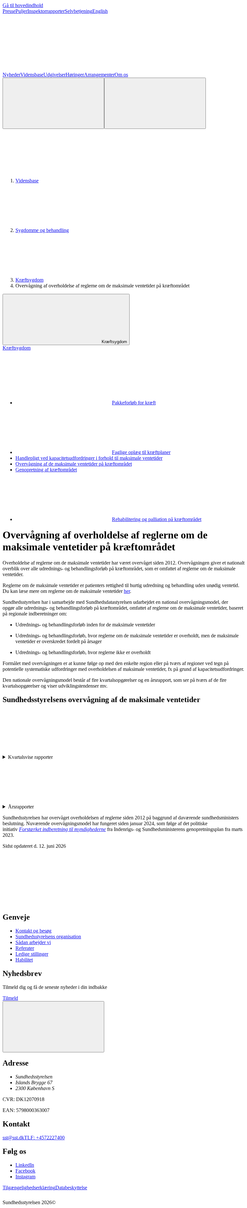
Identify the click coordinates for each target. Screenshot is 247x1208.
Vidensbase (31, 74)
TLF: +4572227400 (44, 1137)
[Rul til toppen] (53, 1026)
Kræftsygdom (29, 280)
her (127, 591)
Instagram (25, 1176)
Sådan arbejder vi (33, 942)
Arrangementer (99, 74)
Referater (24, 948)
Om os (121, 74)
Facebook (25, 1171)
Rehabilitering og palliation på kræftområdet (156, 519)
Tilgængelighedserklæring (29, 1187)
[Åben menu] (155, 103)
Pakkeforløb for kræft (134, 402)
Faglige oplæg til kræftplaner (141, 452)
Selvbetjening (78, 11)
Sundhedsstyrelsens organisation (48, 936)
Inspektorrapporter (46, 11)
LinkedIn (24, 1165)
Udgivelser (54, 74)
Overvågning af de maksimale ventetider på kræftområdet (73, 464)
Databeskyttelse (71, 1187)
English (100, 11)
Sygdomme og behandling (42, 230)
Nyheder (11, 74)
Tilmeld (10, 998)
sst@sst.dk (13, 1137)
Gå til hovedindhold (23, 5)
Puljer (21, 11)
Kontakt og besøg (33, 930)
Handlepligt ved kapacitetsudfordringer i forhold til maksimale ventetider (88, 458)
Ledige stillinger (31, 954)
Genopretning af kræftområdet (46, 469)
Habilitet (24, 959)
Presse (9, 11)
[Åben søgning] (53, 103)
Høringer (75, 74)
